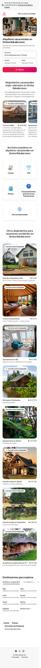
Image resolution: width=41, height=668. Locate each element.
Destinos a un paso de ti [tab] (11, 582)
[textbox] (11, 63)
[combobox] (19, 55)
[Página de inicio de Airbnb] (4, 13)
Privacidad (15, 657)
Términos (24, 657)
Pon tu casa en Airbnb (26, 14)
